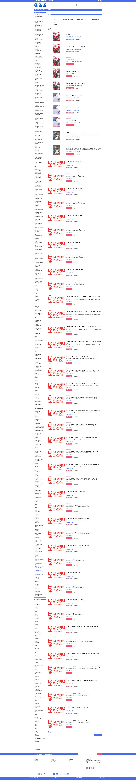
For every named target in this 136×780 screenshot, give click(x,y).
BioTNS (36, 728)
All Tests (36, 293)
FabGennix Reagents (38, 404)
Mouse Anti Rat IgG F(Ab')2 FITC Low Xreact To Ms (77, 707)
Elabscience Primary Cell (38, 64)
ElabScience (36, 624)
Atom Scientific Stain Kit (38, 61)
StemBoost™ (37, 578)
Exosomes (36, 390)
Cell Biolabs (36, 675)
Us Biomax (36, 662)
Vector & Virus (37, 588)
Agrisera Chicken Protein (38, 45)
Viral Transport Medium (71, 120)
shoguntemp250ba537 (38, 167)
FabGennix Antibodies (38, 400)
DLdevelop (36, 622)
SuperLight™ (36, 581)
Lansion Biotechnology (38, 718)
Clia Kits (36, 336)
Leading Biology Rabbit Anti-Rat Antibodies (39, 119)
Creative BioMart (37, 658)
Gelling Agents (37, 416)
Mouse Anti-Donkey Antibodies (38, 482)
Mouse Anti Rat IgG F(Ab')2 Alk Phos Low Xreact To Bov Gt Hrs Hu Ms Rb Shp (83, 667)
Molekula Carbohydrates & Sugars (39, 146)
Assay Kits (36, 304)
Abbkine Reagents (37, 219)
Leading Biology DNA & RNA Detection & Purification (39, 91)
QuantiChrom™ (37, 514)
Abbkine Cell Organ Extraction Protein (37, 192)
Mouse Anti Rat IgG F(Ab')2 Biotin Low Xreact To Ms (77, 721)
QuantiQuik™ (36, 517)
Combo (36, 337)
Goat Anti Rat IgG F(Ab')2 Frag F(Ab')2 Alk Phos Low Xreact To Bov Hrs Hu (82, 397)
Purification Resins (37, 513)
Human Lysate (37, 441)
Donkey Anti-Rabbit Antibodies (38, 364)
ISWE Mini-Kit (37, 463)
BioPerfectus (37, 735)
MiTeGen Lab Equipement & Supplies (39, 234)
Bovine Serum (88, 769)
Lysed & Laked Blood (38, 570)
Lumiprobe (36, 670)
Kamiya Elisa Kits (37, 466)
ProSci (36, 607)
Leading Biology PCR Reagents (38, 109)
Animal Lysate (37, 296)
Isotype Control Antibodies (39, 459)
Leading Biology (37, 621)
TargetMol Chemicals (38, 720)
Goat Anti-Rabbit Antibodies (39, 430)
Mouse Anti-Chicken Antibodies (38, 478)
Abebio (36, 644)
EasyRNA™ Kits (37, 367)
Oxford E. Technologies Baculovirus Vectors (38, 158)
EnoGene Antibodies (38, 374)
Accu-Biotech (37, 713)
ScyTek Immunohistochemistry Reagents (38, 242)
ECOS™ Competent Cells (38, 369)
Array (35, 303)
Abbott (36, 707)
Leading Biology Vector (38, 131)
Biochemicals (37, 306)
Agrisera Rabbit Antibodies (39, 54)
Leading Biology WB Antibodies (38, 133)
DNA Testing (36, 353)
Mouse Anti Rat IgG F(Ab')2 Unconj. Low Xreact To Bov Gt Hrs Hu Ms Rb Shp (82, 680)
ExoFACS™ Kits (37, 386)
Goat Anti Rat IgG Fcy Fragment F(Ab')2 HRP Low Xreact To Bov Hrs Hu (81, 424)
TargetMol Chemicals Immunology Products (38, 179)
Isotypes (36, 462)
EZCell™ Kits (36, 393)
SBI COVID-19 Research (38, 551)
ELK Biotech (36, 694)
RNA (35, 543)
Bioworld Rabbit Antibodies (39, 227)
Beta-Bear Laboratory (38, 737)
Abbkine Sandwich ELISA (38, 223)
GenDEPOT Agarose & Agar (39, 66)
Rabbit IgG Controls (38, 531)
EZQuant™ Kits (37, 397)
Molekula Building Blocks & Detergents (39, 143)
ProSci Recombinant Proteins (39, 165)
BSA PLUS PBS (69, 147)
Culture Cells (37, 343)
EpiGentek (36, 615)
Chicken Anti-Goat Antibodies (37, 324)
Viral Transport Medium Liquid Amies (74, 95)
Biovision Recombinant (38, 313)
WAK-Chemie (37, 725)
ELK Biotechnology (37, 620)
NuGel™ (36, 498)
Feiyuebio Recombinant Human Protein (38, 406)
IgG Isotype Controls (38, 444)
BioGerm (36, 734)
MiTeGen (36, 661)
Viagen (36, 701)
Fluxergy (36, 715)
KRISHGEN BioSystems (38, 634)
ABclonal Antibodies (38, 247)
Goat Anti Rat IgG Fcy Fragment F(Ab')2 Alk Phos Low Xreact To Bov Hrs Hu (82, 464)
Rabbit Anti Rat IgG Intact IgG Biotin (74, 586)
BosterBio (36, 627)
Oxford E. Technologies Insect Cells (38, 160)
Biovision (36, 635)
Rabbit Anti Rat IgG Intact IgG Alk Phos (74, 599)
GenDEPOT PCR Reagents (38, 77)
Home (48, 12)
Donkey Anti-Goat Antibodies (39, 357)
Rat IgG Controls (37, 536)
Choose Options (70, 39)
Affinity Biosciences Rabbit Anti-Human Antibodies (39, 35)
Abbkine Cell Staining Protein (39, 194)
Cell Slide (36, 319)
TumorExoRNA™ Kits (38, 587)
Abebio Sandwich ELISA (38, 226)
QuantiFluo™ (36, 515)
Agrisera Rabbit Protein (38, 57)
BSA (36, 562)
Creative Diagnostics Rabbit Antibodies (39, 341)
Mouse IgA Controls (38, 490)
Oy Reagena (36, 704)
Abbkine (36, 641)
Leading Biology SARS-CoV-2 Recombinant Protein (39, 129)
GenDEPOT (36, 668)
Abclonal (36, 629)
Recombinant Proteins (38, 540)
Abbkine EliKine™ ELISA (38, 198)
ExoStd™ (36, 391)
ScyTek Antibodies (37, 237)
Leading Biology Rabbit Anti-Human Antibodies (39, 114)
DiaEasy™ (36, 350)
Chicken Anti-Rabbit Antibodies (38, 331)
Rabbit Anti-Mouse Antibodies (37, 530)
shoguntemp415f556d (38, 169)
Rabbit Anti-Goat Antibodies (39, 525)
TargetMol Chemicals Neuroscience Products (38, 185)
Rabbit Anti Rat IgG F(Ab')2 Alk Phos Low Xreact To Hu (78, 532)
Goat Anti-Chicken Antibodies (37, 424)
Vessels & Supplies (37, 590)
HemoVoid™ (36, 436)
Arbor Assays (37, 677)
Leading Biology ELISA (38, 93)
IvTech (36, 700)
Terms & (34, 777)
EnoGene (36, 601)
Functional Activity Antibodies (37, 412)
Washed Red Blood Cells (39, 574)
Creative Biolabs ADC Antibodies (38, 266)
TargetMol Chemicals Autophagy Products (38, 177)
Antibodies (36, 297)
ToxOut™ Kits (37, 585)
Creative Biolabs (37, 604)
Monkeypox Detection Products (38, 274)
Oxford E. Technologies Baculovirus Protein (38, 155)
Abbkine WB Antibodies (38, 224)
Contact (49, 9)
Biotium (36, 611)
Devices (36, 348)
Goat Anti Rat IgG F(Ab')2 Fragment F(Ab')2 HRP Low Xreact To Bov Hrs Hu (82, 356)
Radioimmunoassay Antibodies (38, 534)
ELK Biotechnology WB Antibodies (38, 271)
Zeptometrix (37, 680)
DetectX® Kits (37, 347)
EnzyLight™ (36, 379)
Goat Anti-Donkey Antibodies (39, 426)
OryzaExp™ (36, 501)
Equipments (36, 383)
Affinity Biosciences (38, 632)
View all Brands (37, 741)
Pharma (36, 510)
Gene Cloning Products (38, 419)
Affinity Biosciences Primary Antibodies (39, 32)
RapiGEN (36, 714)
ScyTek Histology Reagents (39, 239)
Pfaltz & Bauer (37, 631)
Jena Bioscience (37, 651)
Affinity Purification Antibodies (38, 289)
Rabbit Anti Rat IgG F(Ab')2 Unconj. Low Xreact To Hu (77, 545)
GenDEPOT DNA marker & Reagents (38, 75)
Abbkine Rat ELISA (37, 217)
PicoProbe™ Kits (37, 511)
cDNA (35, 317)
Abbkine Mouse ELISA (38, 205)
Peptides (36, 508)
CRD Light (36, 717)
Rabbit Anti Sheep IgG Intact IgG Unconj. (75, 283)
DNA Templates (37, 595)
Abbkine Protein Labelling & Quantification (39, 213)
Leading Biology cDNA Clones (39, 85)
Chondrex (36, 682)
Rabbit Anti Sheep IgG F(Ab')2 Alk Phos (74, 202)
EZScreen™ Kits (37, 398)
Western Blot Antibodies (38, 594)
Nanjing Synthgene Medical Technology (39, 711)
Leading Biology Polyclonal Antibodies (39, 111)
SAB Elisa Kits (37, 547)
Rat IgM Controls (37, 537)
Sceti (35, 652)
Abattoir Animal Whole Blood (38, 557)
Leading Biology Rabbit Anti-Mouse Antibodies (39, 116)
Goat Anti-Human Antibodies (39, 427)
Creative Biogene (37, 732)
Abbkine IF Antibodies (38, 201)
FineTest (36, 614)
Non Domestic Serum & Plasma (38, 572)
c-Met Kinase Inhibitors (38, 314)
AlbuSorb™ (36, 290)
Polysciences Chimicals (38, 235)
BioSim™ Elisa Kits (37, 309)
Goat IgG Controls (37, 431)
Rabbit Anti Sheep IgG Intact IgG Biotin (74, 256)
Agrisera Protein (37, 53)
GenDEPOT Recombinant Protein (38, 79)
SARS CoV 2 (36, 549)
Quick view (56, 40)
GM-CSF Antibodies (38, 422)
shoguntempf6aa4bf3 (38, 172)
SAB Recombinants (38, 548)
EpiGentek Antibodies (38, 381)
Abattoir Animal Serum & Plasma (39, 555)
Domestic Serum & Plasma (39, 566)
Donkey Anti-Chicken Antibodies (38, 355)
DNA (35, 351)
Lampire (36, 666)
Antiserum (36, 302)
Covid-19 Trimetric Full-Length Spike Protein (75, 83)
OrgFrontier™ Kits (37, 500)
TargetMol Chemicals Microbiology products (38, 182)
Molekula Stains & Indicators (39, 153)
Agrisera (36, 655)
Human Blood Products (38, 567)
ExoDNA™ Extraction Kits (38, 384)
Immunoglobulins (38, 569)
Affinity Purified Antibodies (39, 559)
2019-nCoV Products (38, 282)
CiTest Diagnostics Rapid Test (38, 254)
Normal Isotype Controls (38, 496)
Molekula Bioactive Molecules (37, 138)
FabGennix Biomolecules (38, 401)
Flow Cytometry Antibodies (39, 408)
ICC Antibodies (37, 443)
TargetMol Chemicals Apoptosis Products (38, 174)
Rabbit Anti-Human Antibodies (37, 527)
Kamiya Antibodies (37, 464)
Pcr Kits (36, 507)
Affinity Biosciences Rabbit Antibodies (39, 38)
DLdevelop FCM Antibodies (39, 258)
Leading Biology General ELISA (38, 98)
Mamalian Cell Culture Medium (38, 474)
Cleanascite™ (37, 334)
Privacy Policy (102, 777)
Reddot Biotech (37, 642)
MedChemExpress (37, 638)
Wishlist (52, 759)
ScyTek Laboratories (38, 672)
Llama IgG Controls (38, 471)
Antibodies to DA (38, 560)
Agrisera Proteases (38, 52)
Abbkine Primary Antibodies (39, 209)
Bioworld (36, 628)
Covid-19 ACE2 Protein (71, 34)
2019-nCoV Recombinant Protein (38, 285)
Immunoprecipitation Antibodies (38, 457)
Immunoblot (36, 447)
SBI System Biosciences (38, 659)
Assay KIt (36, 60)
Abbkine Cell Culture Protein (39, 14)
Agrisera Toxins (37, 59)
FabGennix (36, 645)
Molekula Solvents (37, 151)
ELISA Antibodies (37, 371)
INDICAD (36, 731)
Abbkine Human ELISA (38, 199)
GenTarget (36, 653)
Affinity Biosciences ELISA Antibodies (39, 22)
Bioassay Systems (37, 686)
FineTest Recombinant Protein (38, 260)
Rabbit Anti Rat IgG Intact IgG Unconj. (74, 613)
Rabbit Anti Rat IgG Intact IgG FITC (73, 572)
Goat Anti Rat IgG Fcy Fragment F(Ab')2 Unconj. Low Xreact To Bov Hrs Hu (82, 478)
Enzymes (36, 380)
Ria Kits (36, 541)
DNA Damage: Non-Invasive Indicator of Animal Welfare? (93, 764)
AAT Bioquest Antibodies (38, 246)
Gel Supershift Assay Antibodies (38, 414)
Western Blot (37, 592)
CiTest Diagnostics (37, 676)
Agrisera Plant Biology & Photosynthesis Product (38, 50)
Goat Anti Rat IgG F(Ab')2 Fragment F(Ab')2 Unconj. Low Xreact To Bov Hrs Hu (83, 410)
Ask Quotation (38, 9)
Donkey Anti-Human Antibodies (38, 359)
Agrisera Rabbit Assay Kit (38, 56)
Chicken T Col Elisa (37, 333)
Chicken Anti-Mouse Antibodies (38, 329)
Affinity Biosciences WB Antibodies (38, 40)
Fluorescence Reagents (38, 409)
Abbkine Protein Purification (39, 215)
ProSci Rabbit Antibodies (38, 249)
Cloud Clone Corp (37, 625)
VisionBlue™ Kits (37, 591)
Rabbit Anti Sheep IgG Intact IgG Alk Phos (75, 269)
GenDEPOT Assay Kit (38, 68)
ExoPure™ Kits (37, 387)
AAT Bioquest (37, 618)
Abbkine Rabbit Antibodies (39, 216)
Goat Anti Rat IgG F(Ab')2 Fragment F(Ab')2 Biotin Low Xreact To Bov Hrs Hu (82, 383)
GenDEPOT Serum (37, 81)
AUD (55, 0)
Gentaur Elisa (37, 420)
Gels (35, 417)
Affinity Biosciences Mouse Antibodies (39, 27)
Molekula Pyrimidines (38, 149)
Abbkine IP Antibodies (38, 202)
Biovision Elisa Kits (37, 311)
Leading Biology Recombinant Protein (39, 124)
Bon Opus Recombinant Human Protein (38, 251)
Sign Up (98, 0)
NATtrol (36, 494)
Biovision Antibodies (38, 310)
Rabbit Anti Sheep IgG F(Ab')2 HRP (73, 161)
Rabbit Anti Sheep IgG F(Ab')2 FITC (73, 175)
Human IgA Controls (38, 438)
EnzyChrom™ (37, 376)
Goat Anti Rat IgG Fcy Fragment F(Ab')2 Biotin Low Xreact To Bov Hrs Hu (82, 451)
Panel (35, 503)
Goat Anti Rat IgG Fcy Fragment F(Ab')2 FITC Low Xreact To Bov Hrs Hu (81, 437)
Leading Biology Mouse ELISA (39, 106)
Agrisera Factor (37, 46)
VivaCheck (36, 727)
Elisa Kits (36, 373)
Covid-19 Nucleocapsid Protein (73, 71)
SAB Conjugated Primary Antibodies (38, 545)
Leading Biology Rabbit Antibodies (38, 122)
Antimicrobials (37, 299)
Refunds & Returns (79, 777)
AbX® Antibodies (37, 286)
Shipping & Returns (54, 761)
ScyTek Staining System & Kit (39, 245)
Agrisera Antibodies (38, 42)
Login (94, 0)
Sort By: (63, 28)
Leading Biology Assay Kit (39, 83)
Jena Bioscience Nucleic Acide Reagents (38, 231)
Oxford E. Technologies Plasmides (38, 163)
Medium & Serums (37, 475)
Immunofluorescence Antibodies (38, 452)
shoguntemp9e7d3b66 (38, 170)
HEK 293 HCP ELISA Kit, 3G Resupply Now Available (93, 766)
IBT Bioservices (37, 689)
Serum (36, 552)
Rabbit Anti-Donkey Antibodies (38, 523)
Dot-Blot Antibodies (38, 366)
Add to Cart (69, 167)
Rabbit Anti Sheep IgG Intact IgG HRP (74, 229)
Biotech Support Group (38, 690)
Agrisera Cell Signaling (38, 43)
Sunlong (36, 646)
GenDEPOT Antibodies (38, 67)
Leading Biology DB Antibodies (37, 89)
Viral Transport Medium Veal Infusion (74, 108)
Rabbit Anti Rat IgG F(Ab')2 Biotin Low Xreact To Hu (77, 518)
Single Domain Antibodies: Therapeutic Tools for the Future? (93, 761)
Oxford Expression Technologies (40, 697)
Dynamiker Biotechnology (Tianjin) (40, 738)
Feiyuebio (36, 610)
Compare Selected (98, 734)
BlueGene (36, 639)
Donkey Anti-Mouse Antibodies (38, 362)
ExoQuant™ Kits (37, 388)
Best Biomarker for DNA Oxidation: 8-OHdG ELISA (93, 762)
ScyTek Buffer (37, 238)
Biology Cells (37, 307)
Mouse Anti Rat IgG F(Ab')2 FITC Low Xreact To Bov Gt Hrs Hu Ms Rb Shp (82, 640)
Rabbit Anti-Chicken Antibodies (38, 521)
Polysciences (37, 739)
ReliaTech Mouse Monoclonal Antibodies (39, 276)
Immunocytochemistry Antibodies (38, 449)
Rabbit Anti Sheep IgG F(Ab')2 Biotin (74, 188)
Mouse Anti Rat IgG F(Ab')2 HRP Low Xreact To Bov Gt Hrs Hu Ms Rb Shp (82, 626)
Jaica (35, 696)
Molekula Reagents (38, 150)
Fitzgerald (36, 608)
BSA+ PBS (68, 132)
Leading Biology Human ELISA (38, 101)
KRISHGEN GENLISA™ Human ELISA (39, 470)
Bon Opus (36, 656)
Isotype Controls (37, 460)
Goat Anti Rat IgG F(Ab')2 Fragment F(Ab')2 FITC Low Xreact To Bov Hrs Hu (82, 370)
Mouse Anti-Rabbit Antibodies (37, 488)
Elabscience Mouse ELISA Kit (39, 370)
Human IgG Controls (38, 440)
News (44, 9)
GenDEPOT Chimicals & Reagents (38, 72)
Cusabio (36, 605)
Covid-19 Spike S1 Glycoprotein (73, 59)
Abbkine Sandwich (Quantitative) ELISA (38, 221)
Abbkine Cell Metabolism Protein (38, 190)
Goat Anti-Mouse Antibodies (39, 429)
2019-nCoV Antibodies (38, 281)
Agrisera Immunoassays (38, 48)
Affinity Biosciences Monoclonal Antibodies (38, 25)
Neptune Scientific (37, 722)
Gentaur (36, 669)
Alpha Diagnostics (37, 648)
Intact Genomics (37, 706)
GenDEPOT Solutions (38, 82)
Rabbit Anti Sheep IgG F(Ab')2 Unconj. (74, 215)
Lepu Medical (37, 709)
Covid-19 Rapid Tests (38, 339)
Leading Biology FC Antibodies (37, 95)
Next (100, 732)
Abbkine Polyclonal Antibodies (37, 208)
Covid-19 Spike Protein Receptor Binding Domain (76, 47)
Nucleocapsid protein (38, 497)
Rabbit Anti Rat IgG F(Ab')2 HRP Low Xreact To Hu (77, 491)
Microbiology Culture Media (39, 479)
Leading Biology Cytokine (38, 86)
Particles (36, 504)
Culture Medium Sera (38, 344)
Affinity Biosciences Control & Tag (39, 19)
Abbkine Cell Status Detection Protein (38, 196)
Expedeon (36, 687)
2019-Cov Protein (37, 279)
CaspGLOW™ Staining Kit (38, 316)
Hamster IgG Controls (38, 433)
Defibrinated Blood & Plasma (38, 564)
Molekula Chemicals (38, 147)
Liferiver (36, 724)
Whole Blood (37, 575)
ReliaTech (36, 663)
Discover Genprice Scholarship (90, 767)
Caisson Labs (37, 679)
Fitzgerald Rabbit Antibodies (39, 262)
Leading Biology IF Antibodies (39, 102)
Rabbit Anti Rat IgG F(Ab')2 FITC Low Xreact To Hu (77, 505)
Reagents (36, 538)
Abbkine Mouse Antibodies (39, 204)
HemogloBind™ (37, 434)
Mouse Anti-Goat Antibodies (39, 483)
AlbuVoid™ (36, 292)
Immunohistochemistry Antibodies (38, 455)
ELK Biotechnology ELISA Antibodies (38, 269)
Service (36, 166)
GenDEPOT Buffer (37, 70)
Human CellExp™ (37, 437)
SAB (35, 603)
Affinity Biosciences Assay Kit (39, 17)
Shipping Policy (57, 777)
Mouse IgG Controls (38, 491)
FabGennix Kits (37, 403)
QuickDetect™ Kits (37, 518)
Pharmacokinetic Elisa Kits (39, 278)
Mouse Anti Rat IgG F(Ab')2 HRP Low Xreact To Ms (77, 694)
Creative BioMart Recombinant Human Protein (39, 256)
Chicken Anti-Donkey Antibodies (38, 321)
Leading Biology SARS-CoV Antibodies (39, 127)
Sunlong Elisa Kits (37, 580)
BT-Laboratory (37, 617)
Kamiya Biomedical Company (39, 665)
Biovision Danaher (88, 759)
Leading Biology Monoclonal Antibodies (39, 105)
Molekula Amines (37, 135)
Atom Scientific (37, 692)
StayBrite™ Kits (37, 577)
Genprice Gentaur (37, 699)
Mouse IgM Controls (38, 493)
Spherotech (36, 673)
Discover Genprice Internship (90, 768)
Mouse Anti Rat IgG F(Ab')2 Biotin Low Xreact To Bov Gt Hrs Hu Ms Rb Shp (82, 653)
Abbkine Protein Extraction (39, 211)
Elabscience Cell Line (38, 63)
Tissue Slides (37, 584)
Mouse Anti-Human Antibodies (38, 486)
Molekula (36, 649)
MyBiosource (37, 721)
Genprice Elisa (37, 703)
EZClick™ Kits (37, 394)
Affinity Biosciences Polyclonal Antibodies (38, 30)
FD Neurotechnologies (38, 693)
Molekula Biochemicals (38, 139)
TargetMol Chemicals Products (38, 187)
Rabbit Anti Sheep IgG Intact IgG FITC (74, 242)
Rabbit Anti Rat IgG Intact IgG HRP (73, 559)
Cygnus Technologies (38, 683)
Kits (35, 467)
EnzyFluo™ (36, 377)
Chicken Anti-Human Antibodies (38, 326)
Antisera (36, 300)
